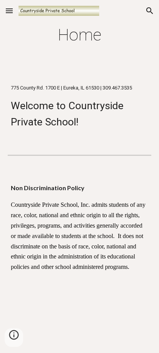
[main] (79, 35)
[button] (9, 10)
